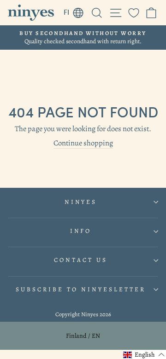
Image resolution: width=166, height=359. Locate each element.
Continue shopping (83, 143)
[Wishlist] (134, 12)
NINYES (81, 202)
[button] (144, 354)
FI (76, 10)
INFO (81, 231)
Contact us (80, 260)
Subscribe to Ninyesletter (80, 289)
